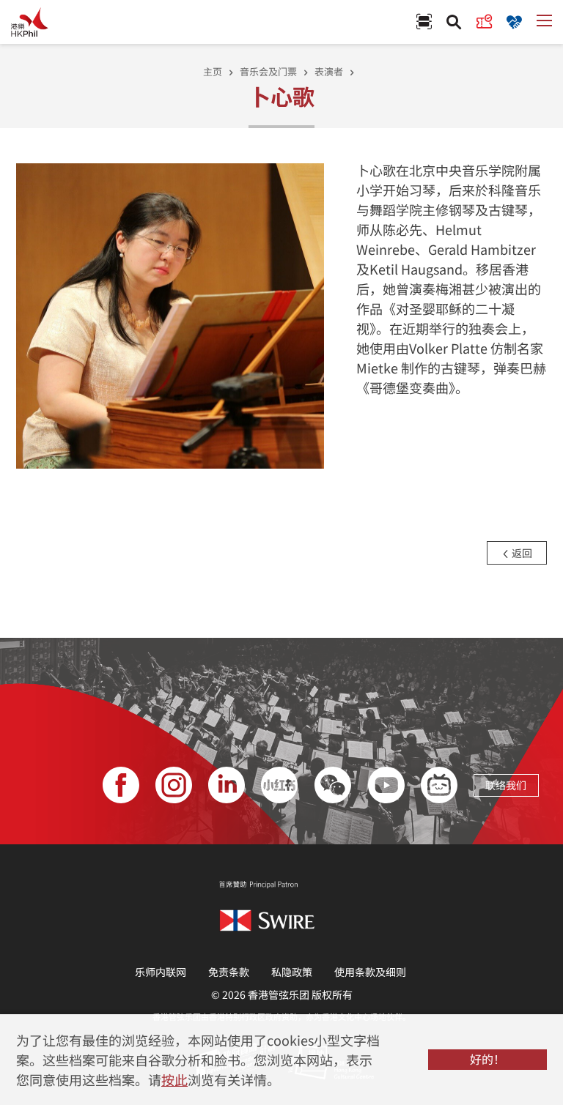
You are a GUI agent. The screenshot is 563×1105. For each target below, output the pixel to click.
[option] (170, 314)
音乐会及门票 (268, 71)
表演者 (328, 71)
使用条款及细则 (370, 971)
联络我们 (505, 785)
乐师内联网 (160, 971)
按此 (174, 1079)
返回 (520, 553)
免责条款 (228, 971)
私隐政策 (291, 971)
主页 (212, 71)
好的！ (487, 1059)
